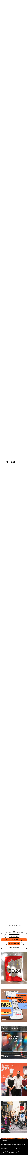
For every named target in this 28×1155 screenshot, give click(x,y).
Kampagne (14, 936)
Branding (20, 932)
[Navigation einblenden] (25, 2)
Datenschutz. (4, 1145)
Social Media (14, 943)
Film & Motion (14, 947)
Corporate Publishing (14, 940)
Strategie (7, 932)
